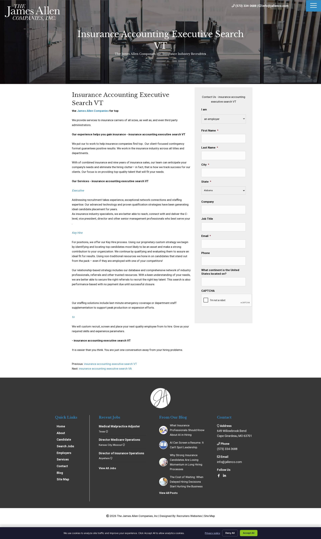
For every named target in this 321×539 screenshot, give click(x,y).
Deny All (230, 532)
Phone (205, 253)
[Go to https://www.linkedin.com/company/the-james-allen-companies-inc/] (224, 476)
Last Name (209, 147)
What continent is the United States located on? (220, 271)
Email (206, 236)
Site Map (209, 516)
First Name (209, 130)
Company (207, 201)
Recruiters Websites (189, 516)
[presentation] (226, 300)
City (205, 164)
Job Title (207, 218)
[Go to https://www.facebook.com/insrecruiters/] (218, 476)
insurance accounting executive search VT (110, 364)
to (73, 317)
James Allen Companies (93, 110)
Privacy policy (212, 533)
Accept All (248, 532)
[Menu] (313, 6)
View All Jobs (107, 468)
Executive (78, 190)
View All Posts (168, 493)
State (206, 181)
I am (204, 109)
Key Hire (77, 232)
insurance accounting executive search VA (105, 368)
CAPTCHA (208, 290)
